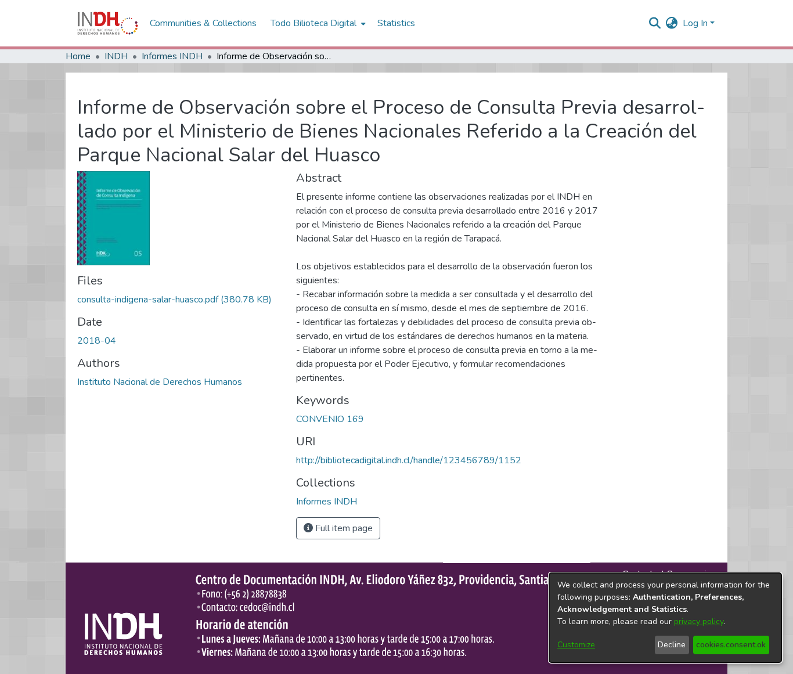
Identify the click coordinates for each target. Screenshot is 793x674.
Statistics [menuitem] (396, 23)
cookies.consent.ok (731, 644)
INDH (116, 56)
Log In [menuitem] (695, 23)
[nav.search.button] (655, 23)
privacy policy (698, 621)
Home (78, 56)
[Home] (107, 23)
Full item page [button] (343, 528)
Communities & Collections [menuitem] (203, 23)
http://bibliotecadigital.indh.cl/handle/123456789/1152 (408, 460)
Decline (672, 644)
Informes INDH (172, 56)
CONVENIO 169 (330, 419)
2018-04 (96, 340)
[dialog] (665, 617)
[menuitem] (672, 23)
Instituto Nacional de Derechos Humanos (159, 382)
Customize (576, 644)
